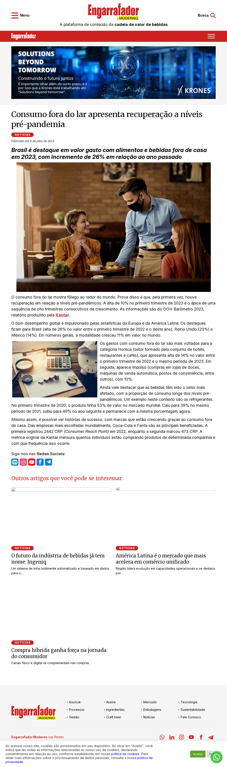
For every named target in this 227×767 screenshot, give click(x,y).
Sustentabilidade (193, 709)
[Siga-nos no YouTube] (31, 462)
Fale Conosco (191, 717)
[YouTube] (191, 738)
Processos (76, 709)
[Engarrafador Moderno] (113, 11)
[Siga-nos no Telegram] (48, 462)
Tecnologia (189, 702)
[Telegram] (210, 738)
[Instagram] (181, 738)
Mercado (150, 702)
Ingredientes (115, 709)
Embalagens (152, 709)
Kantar (62, 315)
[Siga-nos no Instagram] (23, 462)
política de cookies (125, 754)
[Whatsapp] (162, 738)
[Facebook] (201, 738)
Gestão (74, 717)
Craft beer (113, 717)
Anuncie (75, 702)
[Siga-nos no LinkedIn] (14, 462)
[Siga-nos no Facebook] (40, 462)
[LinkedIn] (171, 738)
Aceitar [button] (198, 754)
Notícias (22, 134)
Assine (111, 702)
